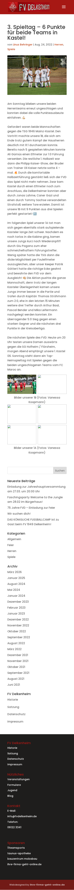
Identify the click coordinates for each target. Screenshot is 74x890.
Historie (12, 700)
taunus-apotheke (19, 853)
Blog (10, 796)
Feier (10, 545)
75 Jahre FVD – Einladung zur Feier (31, 508)
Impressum (15, 721)
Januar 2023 (16, 613)
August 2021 (15, 679)
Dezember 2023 (18, 602)
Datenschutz (16, 714)
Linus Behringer (23, 44)
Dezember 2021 (17, 655)
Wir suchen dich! (19, 514)
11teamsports (16, 848)
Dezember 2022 (18, 619)
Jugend (12, 790)
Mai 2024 (13, 590)
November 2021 (17, 661)
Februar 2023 (16, 608)
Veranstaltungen (18, 779)
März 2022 (14, 649)
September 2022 (18, 637)
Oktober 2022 (16, 631)
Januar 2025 (16, 578)
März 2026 (14, 572)
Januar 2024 (16, 596)
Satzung (13, 707)
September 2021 (18, 673)
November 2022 (18, 625)
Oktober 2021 (16, 667)
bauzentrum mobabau (22, 859)
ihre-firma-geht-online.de (24, 864)
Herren (58, 44)
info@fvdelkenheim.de (22, 816)
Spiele (11, 49)
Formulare (14, 785)
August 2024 (16, 584)
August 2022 (16, 643)
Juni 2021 (13, 685)
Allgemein (14, 539)
